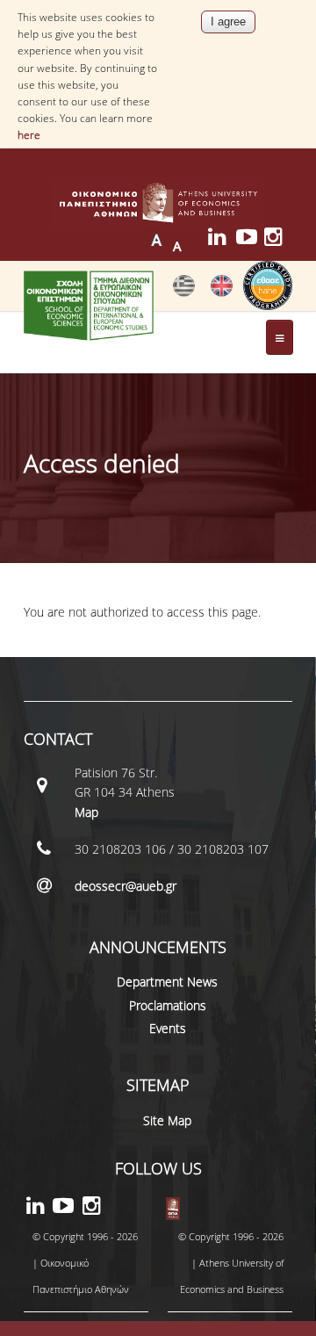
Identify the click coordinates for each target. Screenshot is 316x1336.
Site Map (167, 1120)
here (29, 134)
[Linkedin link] (222, 239)
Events (167, 1028)
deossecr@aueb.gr (125, 885)
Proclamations (167, 1005)
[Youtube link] (250, 239)
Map (86, 812)
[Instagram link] (278, 239)
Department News (167, 981)
